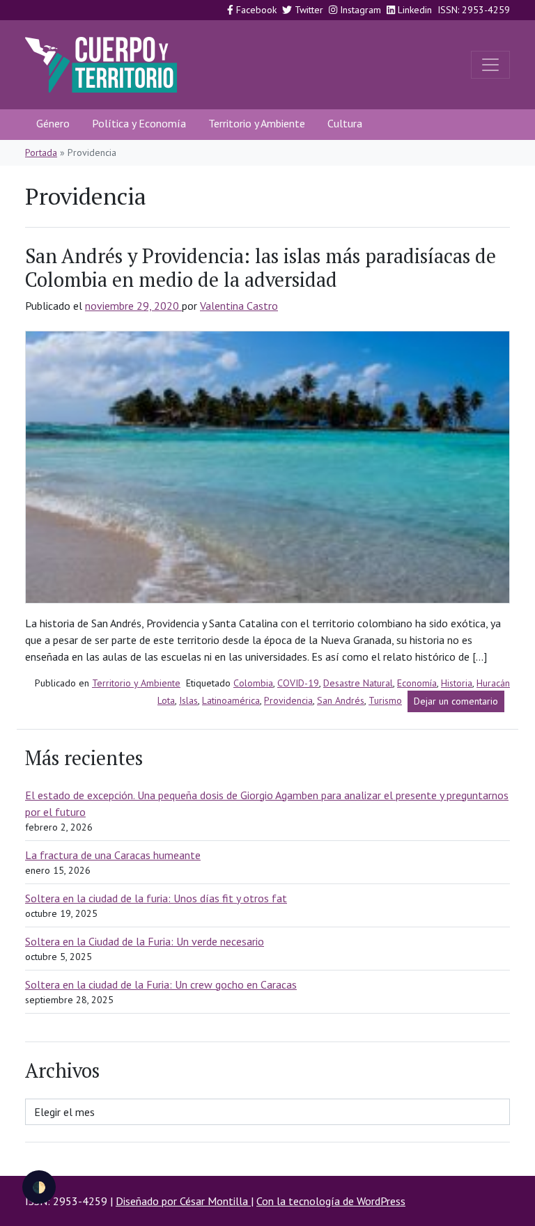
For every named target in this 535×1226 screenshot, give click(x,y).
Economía (417, 683)
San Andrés (340, 700)
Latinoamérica (231, 700)
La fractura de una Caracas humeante (113, 855)
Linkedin (413, 9)
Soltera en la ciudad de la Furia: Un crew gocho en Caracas (161, 984)
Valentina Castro (239, 306)
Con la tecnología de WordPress (330, 1201)
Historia (456, 683)
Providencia (288, 700)
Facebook (255, 9)
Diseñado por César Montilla (183, 1201)
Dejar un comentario (459, 703)
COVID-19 (298, 683)
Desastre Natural (358, 683)
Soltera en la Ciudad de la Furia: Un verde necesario (144, 941)
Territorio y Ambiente (256, 123)
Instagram (359, 9)
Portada (41, 152)
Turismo (385, 700)
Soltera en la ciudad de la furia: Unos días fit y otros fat (156, 898)
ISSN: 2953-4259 (473, 9)
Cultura (344, 123)
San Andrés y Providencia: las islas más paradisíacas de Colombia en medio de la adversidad (260, 267)
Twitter (307, 9)
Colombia (253, 683)
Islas (188, 700)
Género (53, 123)
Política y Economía (139, 123)
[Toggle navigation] (490, 65)
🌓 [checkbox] (39, 1187)
